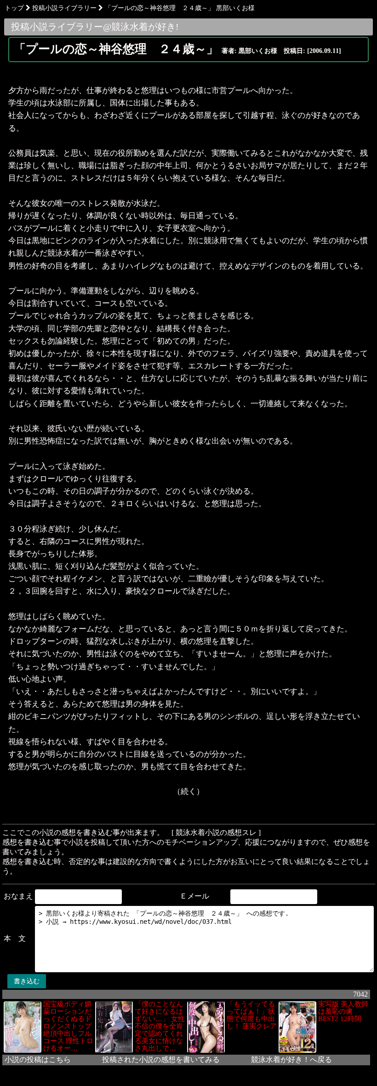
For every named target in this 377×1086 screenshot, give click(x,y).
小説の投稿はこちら (38, 1059)
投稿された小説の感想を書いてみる (161, 1059)
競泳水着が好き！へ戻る (291, 1059)
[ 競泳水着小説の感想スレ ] (216, 832)
